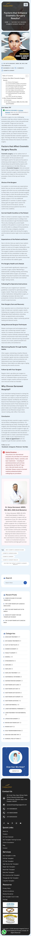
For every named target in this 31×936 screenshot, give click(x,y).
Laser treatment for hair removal (15, 712)
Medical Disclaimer (11, 452)
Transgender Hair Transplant (10, 878)
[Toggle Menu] (25, 4)
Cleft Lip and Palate (11, 645)
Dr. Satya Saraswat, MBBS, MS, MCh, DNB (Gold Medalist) (17, 102)
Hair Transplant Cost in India (11, 897)
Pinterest (19, 447)
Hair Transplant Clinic (12, 684)
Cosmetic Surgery (8, 70)
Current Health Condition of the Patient (17, 83)
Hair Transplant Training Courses (12, 839)
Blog (4, 845)
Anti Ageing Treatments (12, 641)
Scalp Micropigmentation (13, 730)
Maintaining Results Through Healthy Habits (16, 94)
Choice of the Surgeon (13, 82)
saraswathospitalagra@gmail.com (17, 805)
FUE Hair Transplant (8, 858)
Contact (5, 848)
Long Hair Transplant (8, 881)
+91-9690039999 (12, 813)
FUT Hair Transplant (8, 861)
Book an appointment (13, 439)
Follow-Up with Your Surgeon (15, 96)
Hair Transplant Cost (11, 688)
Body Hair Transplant (8, 872)
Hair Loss (8, 669)
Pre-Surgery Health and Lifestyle (15, 87)
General (7, 657)
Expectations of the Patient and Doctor (17, 85)
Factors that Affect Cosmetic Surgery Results (14, 79)
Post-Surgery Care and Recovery (16, 90)
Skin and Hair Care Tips (12, 734)
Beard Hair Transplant (9, 869)
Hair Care (8, 665)
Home (6, 22)
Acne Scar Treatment (11, 637)
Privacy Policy (7, 888)
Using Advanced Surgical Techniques (16, 91)
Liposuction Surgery (11, 718)
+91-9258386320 (12, 809)
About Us (5, 831)
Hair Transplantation (11, 700)
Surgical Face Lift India (12, 738)
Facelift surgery (10, 653)
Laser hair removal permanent (14, 708)
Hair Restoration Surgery (13, 680)
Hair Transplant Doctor (12, 692)
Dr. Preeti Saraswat (8, 837)
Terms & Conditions (8, 891)
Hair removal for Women (12, 676)
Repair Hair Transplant (12, 722)
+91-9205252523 (12, 817)
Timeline (5, 834)
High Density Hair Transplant (11, 864)
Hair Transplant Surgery (12, 696)
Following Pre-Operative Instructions (16, 88)
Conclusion (8, 100)
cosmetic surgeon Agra (10, 553)
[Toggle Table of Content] (26, 76)
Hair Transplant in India (9, 855)
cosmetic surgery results (10, 560)
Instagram (12, 447)
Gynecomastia (9, 661)
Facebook (5, 447)
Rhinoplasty (9, 726)
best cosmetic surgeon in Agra (15, 550)
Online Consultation (8, 842)
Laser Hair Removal (11, 704)
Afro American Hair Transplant (11, 875)
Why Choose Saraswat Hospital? (12, 98)
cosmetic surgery (8, 556)
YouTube (25, 447)
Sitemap (5, 899)
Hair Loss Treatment (11, 672)
